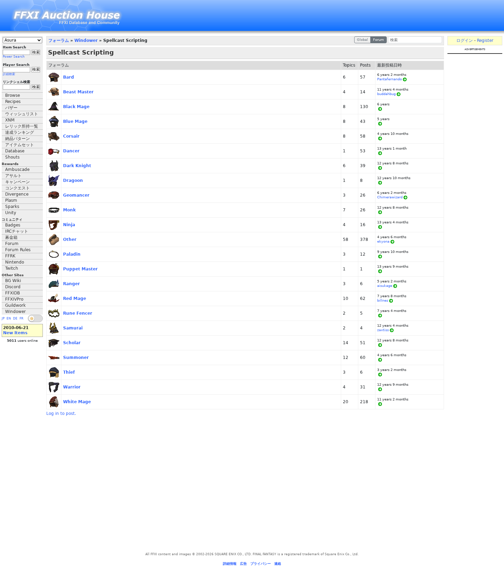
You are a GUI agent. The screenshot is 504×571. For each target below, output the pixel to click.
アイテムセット (19, 144)
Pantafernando (389, 79)
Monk (69, 210)
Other (69, 239)
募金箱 (11, 237)
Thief (69, 372)
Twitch (11, 268)
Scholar (72, 342)
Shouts (12, 157)
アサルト (13, 175)
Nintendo (14, 262)
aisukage (384, 286)
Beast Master (78, 92)
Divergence (16, 194)
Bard (68, 77)
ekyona (383, 241)
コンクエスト (17, 188)
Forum (12, 243)
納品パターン (17, 138)
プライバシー (260, 564)
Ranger (71, 283)
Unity (10, 212)
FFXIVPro (14, 299)
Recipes (13, 101)
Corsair (71, 136)
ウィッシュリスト (21, 114)
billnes (382, 300)
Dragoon (73, 180)
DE (15, 318)
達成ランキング (19, 132)
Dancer (71, 151)
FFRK (10, 256)
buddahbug (386, 94)
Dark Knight (77, 165)
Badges (12, 225)
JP (3, 318)
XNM (9, 120)
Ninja (69, 224)
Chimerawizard (390, 197)
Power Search (14, 56)
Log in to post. (61, 413)
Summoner (76, 357)
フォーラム (58, 40)
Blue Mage (75, 121)
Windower (15, 311)
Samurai (73, 328)
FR (21, 318)
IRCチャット (16, 231)
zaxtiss (383, 330)
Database (14, 151)
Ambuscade (17, 169)
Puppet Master (80, 269)
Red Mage (74, 298)
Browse (12, 95)
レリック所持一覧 (21, 126)
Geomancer (76, 195)
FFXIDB (12, 293)
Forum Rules (18, 249)
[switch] (35, 318)
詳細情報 (230, 564)
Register (485, 40)
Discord (13, 286)
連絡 (277, 564)
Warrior (72, 387)
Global (362, 40)
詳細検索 (9, 74)
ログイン (464, 40)
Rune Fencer (77, 313)
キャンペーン (17, 181)
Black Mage (76, 106)
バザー (11, 107)
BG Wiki (13, 280)
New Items (15, 332)
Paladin (72, 254)
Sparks (12, 206)
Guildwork (15, 305)
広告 (243, 564)
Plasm (11, 200)
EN (9, 318)
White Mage (77, 401)
